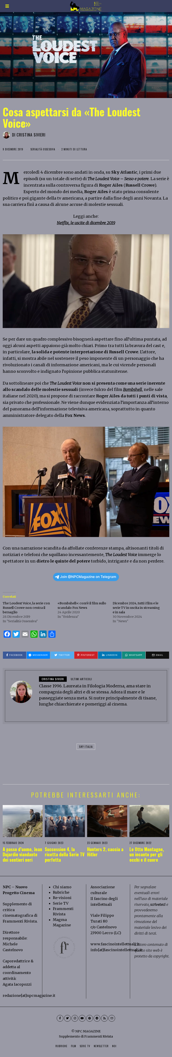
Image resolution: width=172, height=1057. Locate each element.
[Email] (111, 1018)
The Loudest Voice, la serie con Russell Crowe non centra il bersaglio (26, 607)
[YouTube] (82, 1018)
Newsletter (101, 1046)
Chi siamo (62, 887)
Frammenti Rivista (20, 921)
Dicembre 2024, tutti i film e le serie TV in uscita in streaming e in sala (136, 607)
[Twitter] (67, 1018)
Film (73, 1046)
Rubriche (61, 892)
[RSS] (104, 1018)
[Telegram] (97, 1018)
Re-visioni (62, 897)
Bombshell (132, 389)
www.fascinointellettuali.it (115, 944)
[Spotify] (89, 1018)
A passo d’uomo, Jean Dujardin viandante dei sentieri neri (22, 854)
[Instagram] (74, 1018)
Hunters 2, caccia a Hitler (105, 852)
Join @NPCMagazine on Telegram (88, 577)
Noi (114, 1046)
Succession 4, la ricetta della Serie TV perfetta (64, 854)
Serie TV (61, 903)
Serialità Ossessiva (42, 149)
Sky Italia (86, 746)
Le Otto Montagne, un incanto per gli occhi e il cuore (146, 854)
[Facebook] (60, 1018)
